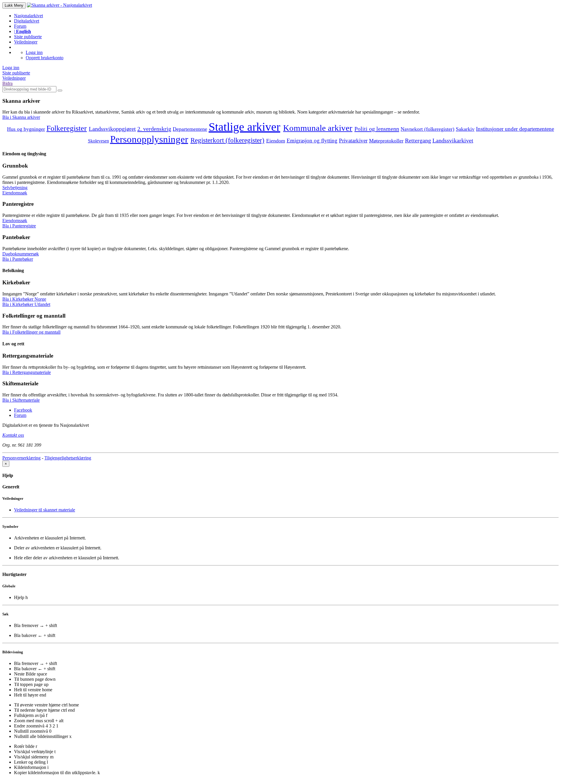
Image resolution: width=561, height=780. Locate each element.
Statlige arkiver (244, 126)
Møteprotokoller (386, 141)
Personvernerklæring (21, 457)
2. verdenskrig (154, 129)
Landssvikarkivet (452, 140)
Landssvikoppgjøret (112, 129)
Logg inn (34, 52)
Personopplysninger (149, 139)
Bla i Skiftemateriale (21, 400)
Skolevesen (98, 140)
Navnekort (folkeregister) (427, 129)
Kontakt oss (13, 435)
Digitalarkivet (26, 20)
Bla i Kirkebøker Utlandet (26, 304)
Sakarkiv (465, 129)
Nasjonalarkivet (28, 15)
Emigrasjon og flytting (312, 140)
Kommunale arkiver (317, 128)
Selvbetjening (14, 187)
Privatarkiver (353, 140)
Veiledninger (25, 41)
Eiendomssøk (14, 192)
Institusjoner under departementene (515, 129)
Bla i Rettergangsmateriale (26, 372)
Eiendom (275, 141)
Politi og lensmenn (376, 129)
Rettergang (418, 140)
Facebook (23, 410)
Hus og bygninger (26, 129)
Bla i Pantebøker (17, 259)
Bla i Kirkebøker (24, 299)
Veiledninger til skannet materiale (44, 509)
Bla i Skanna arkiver (21, 117)
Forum (20, 26)
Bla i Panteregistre (19, 225)
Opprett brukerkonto (44, 57)
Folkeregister (66, 128)
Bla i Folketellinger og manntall (31, 332)
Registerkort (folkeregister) (227, 140)
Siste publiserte (28, 36)
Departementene (190, 129)
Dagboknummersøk (20, 253)
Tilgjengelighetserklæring (67, 457)
